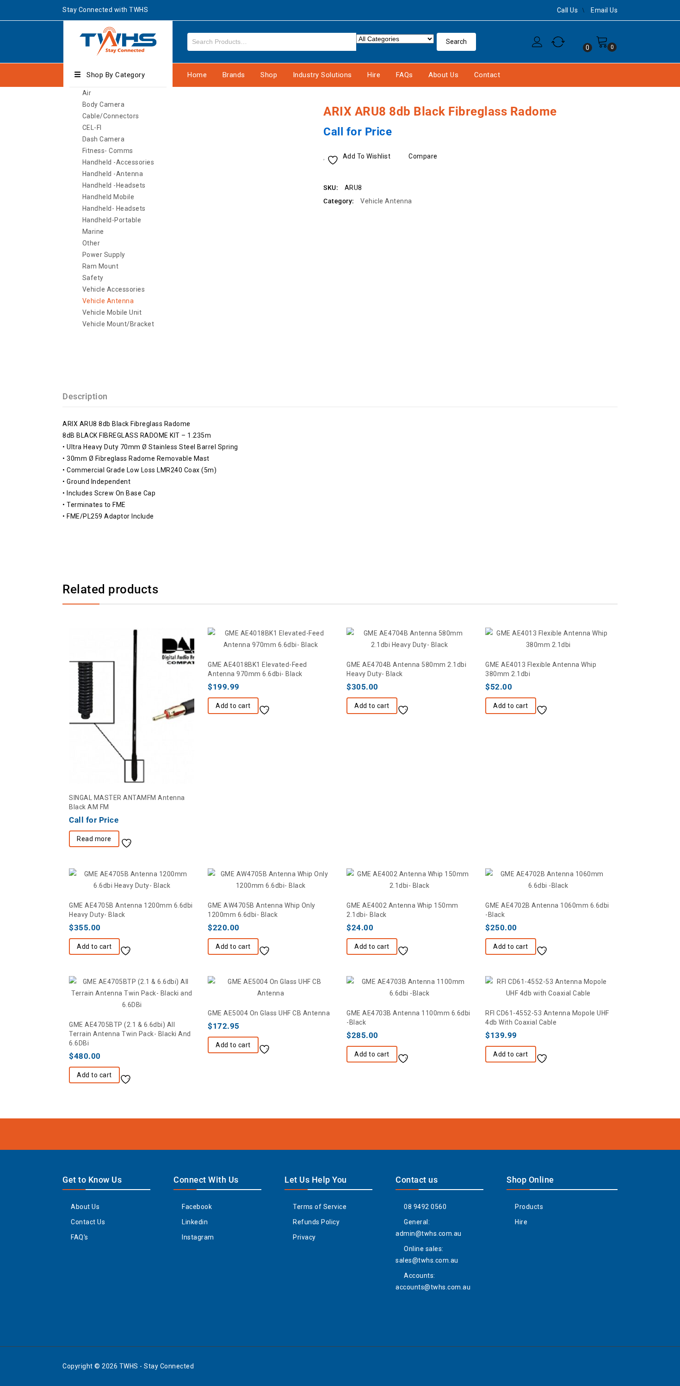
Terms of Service (318, 1206)
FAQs (404, 75)
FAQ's (78, 1237)
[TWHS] (118, 40)
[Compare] (150, 839)
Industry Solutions (322, 75)
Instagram (197, 1237)
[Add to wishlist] (130, 839)
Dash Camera (103, 139)
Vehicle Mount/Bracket (118, 324)
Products (528, 1206)
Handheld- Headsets (114, 208)
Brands (234, 75)
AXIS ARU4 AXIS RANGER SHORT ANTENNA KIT (599, 111)
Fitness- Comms (107, 150)
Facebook (196, 1206)
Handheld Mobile (108, 197)
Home (197, 75)
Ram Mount (100, 266)
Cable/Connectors (110, 116)
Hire (373, 75)
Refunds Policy (315, 1222)
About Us (443, 75)
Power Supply (103, 254)
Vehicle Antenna (108, 301)
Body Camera (103, 104)
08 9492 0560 (424, 1206)
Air (87, 93)
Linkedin (194, 1222)
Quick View (169, 839)
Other (91, 243)
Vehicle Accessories (113, 289)
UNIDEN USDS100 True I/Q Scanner (611, 111)
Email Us (604, 10)
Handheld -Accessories (118, 162)
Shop (268, 75)
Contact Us (87, 1222)
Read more (94, 839)
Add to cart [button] (233, 705)
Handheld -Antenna (112, 173)
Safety (93, 277)
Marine (93, 231)
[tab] (90, 396)
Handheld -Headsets (114, 185)
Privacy (303, 1237)
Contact (487, 75)
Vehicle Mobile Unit (112, 312)
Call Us (567, 10)
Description (85, 396)
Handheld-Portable (112, 220)
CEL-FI (92, 127)
